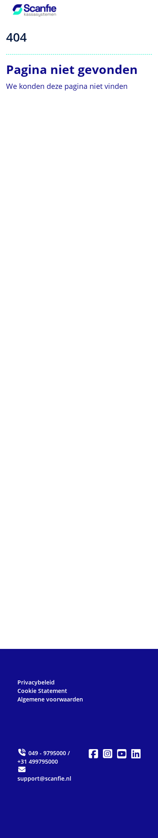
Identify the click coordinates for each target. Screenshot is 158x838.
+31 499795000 (37, 761)
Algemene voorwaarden (50, 699)
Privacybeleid (36, 682)
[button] (93, 754)
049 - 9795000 (47, 753)
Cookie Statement (42, 691)
